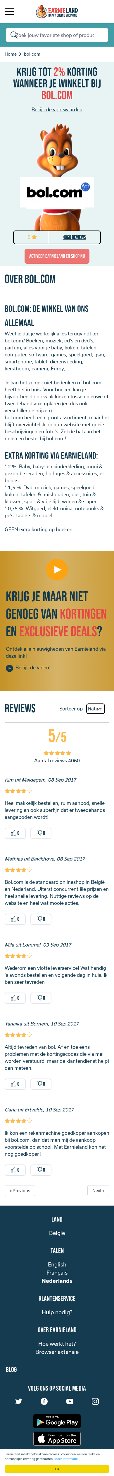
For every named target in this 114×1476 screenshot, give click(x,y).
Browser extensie (57, 1352)
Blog (11, 1370)
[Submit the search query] (13, 35)
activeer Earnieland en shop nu (57, 256)
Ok (57, 1469)
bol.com (32, 54)
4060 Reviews (74, 237)
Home (11, 54)
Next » (98, 1190)
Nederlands (57, 1281)
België (57, 1233)
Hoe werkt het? (57, 1343)
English (57, 1264)
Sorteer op (71, 708)
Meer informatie (66, 1459)
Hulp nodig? (57, 1312)
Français (57, 1272)
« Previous (20, 1190)
